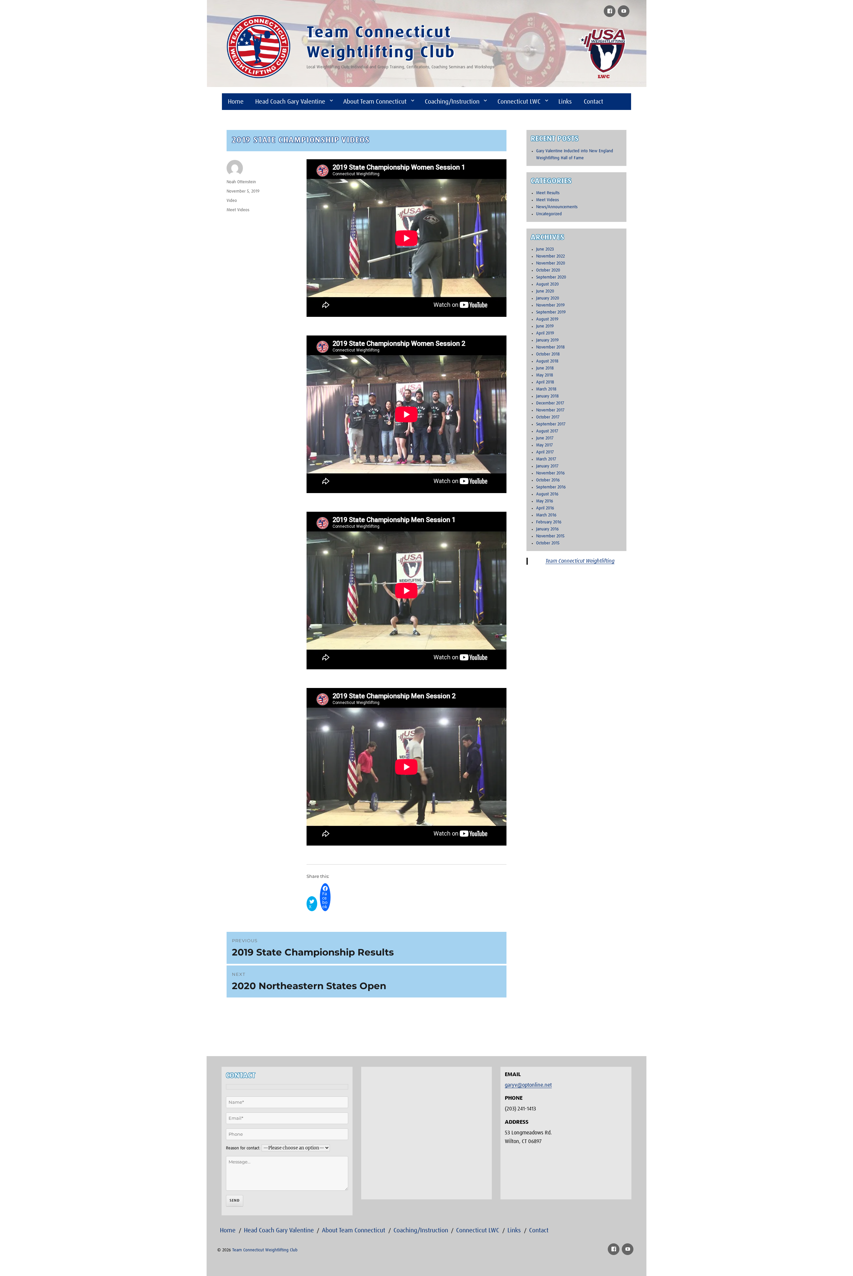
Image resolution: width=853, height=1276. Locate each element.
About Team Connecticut (375, 102)
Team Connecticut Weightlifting (579, 561)
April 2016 (545, 508)
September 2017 (550, 424)
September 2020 (551, 277)
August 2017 (547, 431)
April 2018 (545, 382)
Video (232, 201)
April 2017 (545, 452)
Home (236, 102)
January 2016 (547, 529)
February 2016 (548, 522)
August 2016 (547, 494)
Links (565, 102)
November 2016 (550, 473)
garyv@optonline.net (528, 1085)
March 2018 (546, 389)
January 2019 (547, 340)
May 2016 (544, 501)
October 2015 (547, 543)
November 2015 (550, 536)
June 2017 (544, 438)
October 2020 (548, 270)
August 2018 (547, 361)
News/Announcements (556, 207)
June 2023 (545, 249)
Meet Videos (238, 210)
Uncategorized (549, 214)
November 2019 (550, 305)
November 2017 (550, 410)
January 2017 (547, 466)
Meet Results (547, 193)
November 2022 (550, 256)
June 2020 (545, 291)
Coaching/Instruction (452, 102)
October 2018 (548, 354)
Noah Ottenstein (241, 182)
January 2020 (547, 298)
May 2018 (544, 375)
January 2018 (547, 396)
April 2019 (545, 333)
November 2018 (550, 347)
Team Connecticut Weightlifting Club (265, 1250)
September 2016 (551, 487)
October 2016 (548, 480)
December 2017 (550, 403)
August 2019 (547, 319)
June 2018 (545, 368)
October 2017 (547, 417)
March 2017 (546, 459)
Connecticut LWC (518, 102)
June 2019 (545, 326)
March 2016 (546, 515)
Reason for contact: (243, 1148)
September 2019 (551, 312)
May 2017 (544, 445)
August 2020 (547, 284)
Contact (593, 102)
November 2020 (550, 263)
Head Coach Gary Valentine (290, 102)
